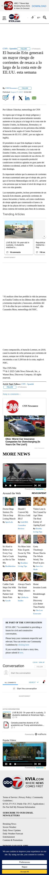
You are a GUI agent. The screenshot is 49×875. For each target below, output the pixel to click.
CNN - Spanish (27, 384)
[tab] (10, 682)
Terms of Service (10, 797)
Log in (35, 662)
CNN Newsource (11, 88)
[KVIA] (17, 17)
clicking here (23, 645)
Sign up (41, 662)
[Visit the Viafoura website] (40, 734)
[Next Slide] (44, 236)
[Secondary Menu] (6, 17)
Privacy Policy (25, 797)
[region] (24, 699)
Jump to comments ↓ (11, 394)
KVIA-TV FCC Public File (15, 804)
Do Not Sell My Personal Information (19, 807)
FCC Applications (36, 804)
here (21, 652)
